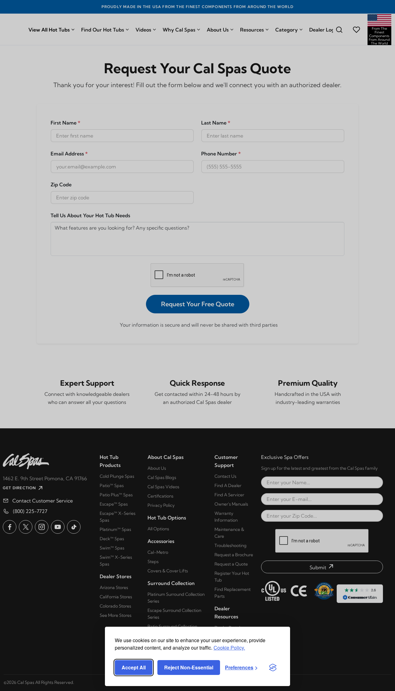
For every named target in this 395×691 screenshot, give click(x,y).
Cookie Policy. (229, 647)
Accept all (134, 667)
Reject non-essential (188, 667)
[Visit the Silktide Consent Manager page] (272, 667)
